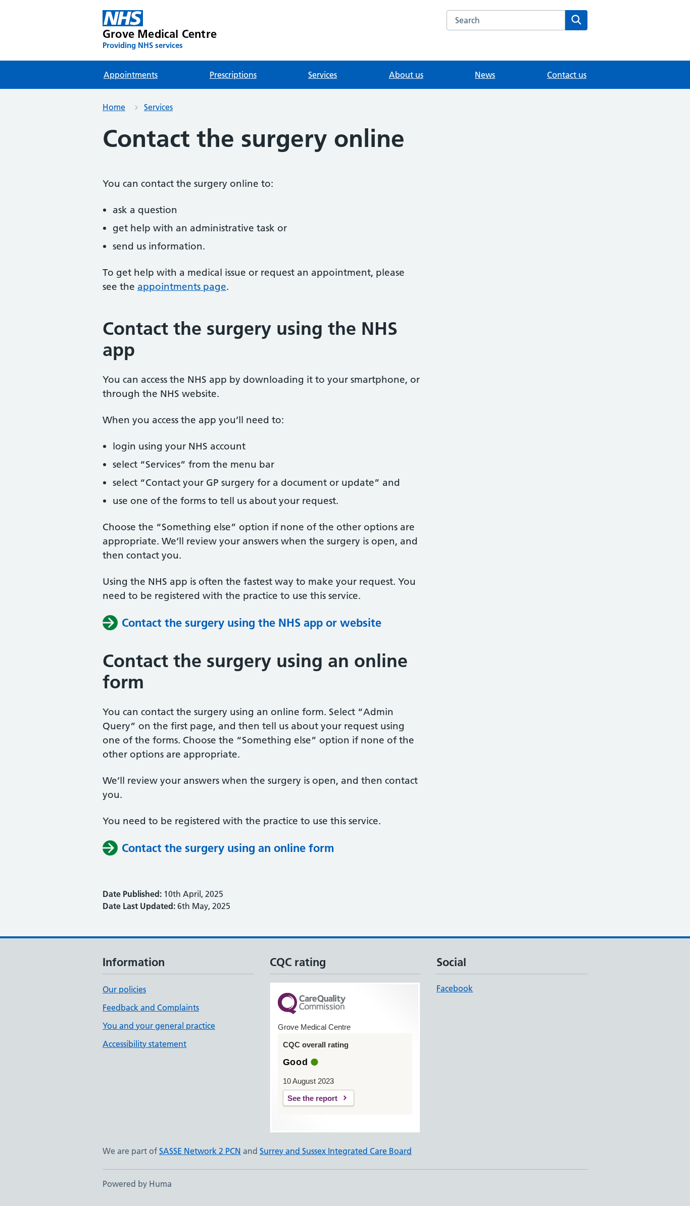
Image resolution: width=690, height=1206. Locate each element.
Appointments (131, 75)
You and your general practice (159, 1026)
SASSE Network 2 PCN (200, 1151)
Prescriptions (233, 75)
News (485, 75)
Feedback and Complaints (151, 1007)
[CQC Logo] (312, 1004)
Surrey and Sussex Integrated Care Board (336, 1151)
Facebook (454, 988)
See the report (312, 1098)
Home (114, 107)
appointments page (181, 286)
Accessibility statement (144, 1044)
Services (322, 75)
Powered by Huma (137, 1184)
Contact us (566, 75)
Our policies (124, 989)
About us (406, 75)
